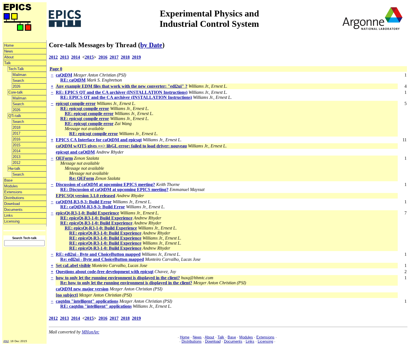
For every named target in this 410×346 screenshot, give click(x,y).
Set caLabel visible (73, 265)
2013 (16, 157)
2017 (16, 133)
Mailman (19, 75)
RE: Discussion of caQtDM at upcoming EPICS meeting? (114, 189)
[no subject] (67, 295)
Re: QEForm (81, 178)
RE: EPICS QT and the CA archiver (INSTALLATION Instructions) (121, 92)
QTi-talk (14, 116)
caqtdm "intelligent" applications (87, 301)
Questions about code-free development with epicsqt (104, 271)
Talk (7, 63)
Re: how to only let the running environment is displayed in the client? (126, 282)
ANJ (6, 341)
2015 (16, 145)
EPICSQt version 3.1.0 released (85, 195)
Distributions (14, 198)
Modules (11, 186)
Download (12, 204)
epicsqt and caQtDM (75, 152)
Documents (13, 209)
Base (8, 180)
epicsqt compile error (76, 103)
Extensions (13, 192)
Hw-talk (14, 168)
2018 (16, 127)
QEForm (64, 158)
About (9, 57)
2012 (16, 163)
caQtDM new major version (82, 289)
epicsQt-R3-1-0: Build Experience (87, 213)
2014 (16, 151)
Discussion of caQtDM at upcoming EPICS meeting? (105, 184)
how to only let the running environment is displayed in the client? (118, 277)
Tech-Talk (16, 69)
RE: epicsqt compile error (84, 108)
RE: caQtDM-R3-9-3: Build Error (92, 206)
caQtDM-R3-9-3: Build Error (84, 201)
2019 (136, 57)
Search (18, 80)
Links (8, 215)
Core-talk (15, 92)
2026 (16, 86)
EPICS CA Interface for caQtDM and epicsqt (99, 139)
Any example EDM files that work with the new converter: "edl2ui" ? (121, 86)
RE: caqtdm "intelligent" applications (96, 306)
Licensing (12, 221)
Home (9, 45)
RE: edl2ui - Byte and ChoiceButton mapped (98, 254)
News (8, 51)
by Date (151, 45)
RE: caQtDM (73, 80)
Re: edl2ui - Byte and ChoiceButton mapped (102, 259)
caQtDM (64, 75)
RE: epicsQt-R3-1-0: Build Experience (96, 218)
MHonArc (90, 332)
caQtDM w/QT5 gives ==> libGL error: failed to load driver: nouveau (121, 146)
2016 (16, 139)
